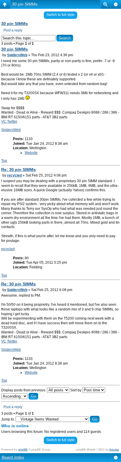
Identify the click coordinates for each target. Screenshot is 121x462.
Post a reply (13, 30)
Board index (13, 457)
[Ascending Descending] (19, 396)
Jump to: (8, 419)
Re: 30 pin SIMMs (18, 169)
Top (4, 161)
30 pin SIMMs (25, 4)
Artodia (114, 449)
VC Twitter (9, 121)
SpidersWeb (17, 55)
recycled (14, 175)
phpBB (23, 449)
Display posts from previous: (24, 390)
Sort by (76, 390)
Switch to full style (60, 15)
